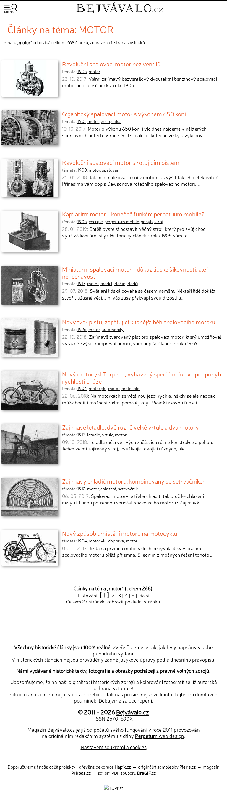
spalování (111, 170)
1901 (81, 121)
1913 (81, 283)
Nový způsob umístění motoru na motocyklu (119, 533)
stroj (158, 221)
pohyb (147, 221)
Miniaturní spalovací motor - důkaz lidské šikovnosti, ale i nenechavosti (135, 272)
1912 (81, 488)
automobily (113, 329)
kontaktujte (172, 694)
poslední (134, 601)
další (144, 595)
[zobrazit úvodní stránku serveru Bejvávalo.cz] (119, 11)
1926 (82, 329)
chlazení (108, 488)
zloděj (132, 283)
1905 (82, 71)
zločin (119, 283)
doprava (116, 541)
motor (94, 71)
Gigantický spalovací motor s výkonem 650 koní (124, 113)
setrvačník (128, 488)
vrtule (107, 435)
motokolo (130, 388)
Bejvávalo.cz (132, 712)
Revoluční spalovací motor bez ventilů (111, 64)
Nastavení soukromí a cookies (114, 747)
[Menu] (10, 8)
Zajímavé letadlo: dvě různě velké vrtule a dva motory (130, 427)
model (106, 283)
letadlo (93, 435)
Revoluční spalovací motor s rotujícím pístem (120, 162)
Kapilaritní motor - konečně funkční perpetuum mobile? (133, 214)
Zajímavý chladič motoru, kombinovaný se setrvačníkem (135, 481)
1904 (82, 388)
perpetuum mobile (121, 221)
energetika (111, 121)
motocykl (97, 388)
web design (159, 735)
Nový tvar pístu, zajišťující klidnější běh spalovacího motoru (138, 322)
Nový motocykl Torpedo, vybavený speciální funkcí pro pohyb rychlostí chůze (141, 377)
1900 (82, 170)
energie (96, 221)
